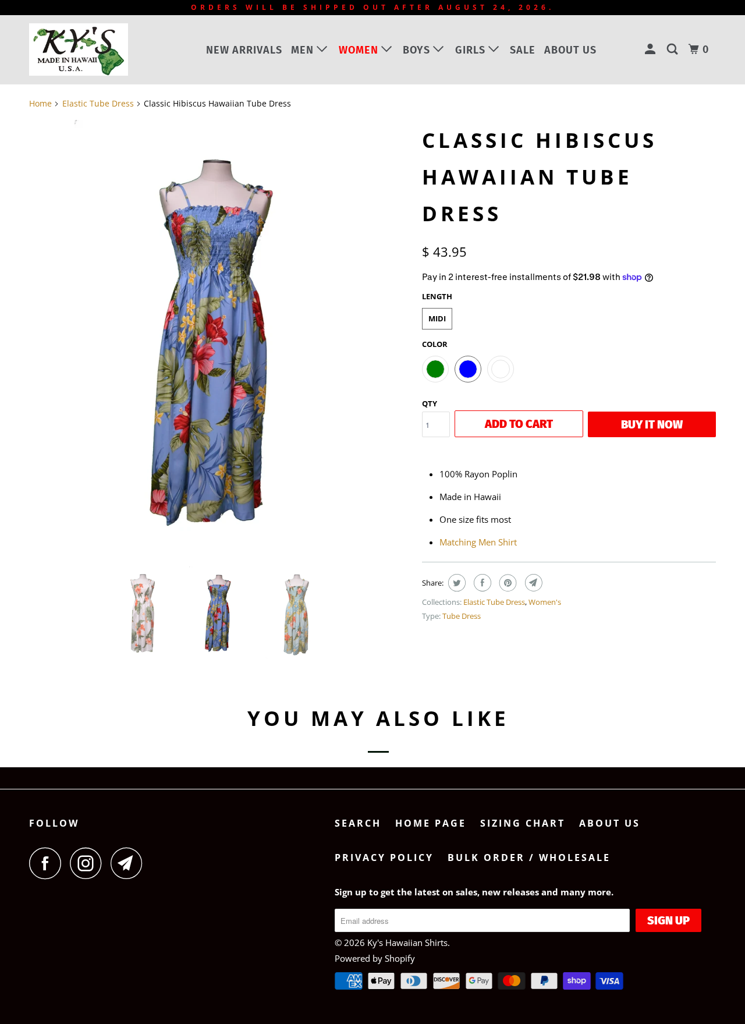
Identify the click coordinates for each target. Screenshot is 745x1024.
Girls (471, 50)
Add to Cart (519, 424)
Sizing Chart (522, 823)
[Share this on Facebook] (481, 582)
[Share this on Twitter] (455, 582)
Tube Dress (461, 616)
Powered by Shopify (375, 958)
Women (360, 50)
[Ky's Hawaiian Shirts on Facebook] (48, 863)
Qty (429, 403)
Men (304, 50)
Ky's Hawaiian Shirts (407, 942)
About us (570, 50)
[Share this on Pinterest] (506, 582)
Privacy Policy (384, 857)
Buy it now (652, 424)
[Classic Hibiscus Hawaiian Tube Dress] (219, 338)
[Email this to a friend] (532, 582)
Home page (430, 823)
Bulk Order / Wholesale (529, 857)
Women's (544, 602)
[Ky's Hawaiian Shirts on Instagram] (89, 863)
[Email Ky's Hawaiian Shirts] (130, 863)
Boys (418, 50)
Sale (522, 50)
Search (358, 823)
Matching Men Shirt (478, 542)
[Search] (674, 49)
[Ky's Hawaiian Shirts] (88, 49)
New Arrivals (244, 50)
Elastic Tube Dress (494, 602)
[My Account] (652, 49)
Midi (437, 318)
